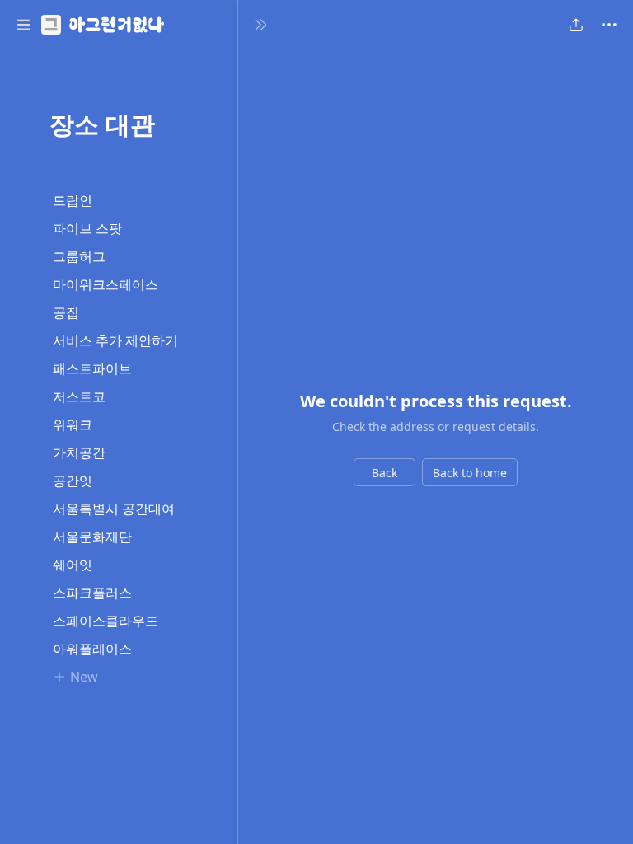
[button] (24, 24)
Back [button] (384, 473)
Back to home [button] (470, 473)
